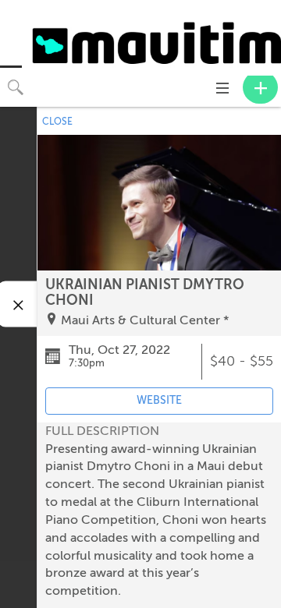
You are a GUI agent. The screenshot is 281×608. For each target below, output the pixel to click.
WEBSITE (159, 400)
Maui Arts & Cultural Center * (145, 320)
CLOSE (57, 121)
